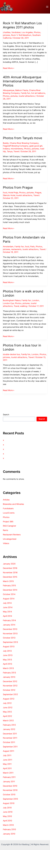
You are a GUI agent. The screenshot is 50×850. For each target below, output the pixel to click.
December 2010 (10, 786)
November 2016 (10, 572)
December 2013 (10, 629)
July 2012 (7, 703)
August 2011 (8, 751)
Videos (6, 543)
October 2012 (9, 690)
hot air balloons (38, 93)
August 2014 (8, 598)
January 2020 (9, 564)
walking (23, 306)
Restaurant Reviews (12, 534)
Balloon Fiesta (21, 90)
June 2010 (7, 812)
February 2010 (9, 829)
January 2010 (9, 834)
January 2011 (9, 781)
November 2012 (10, 685)
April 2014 (7, 616)
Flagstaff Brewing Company (15, 146)
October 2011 (9, 742)
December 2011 (10, 733)
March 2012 (8, 720)
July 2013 (7, 651)
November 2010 (10, 790)
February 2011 (9, 777)
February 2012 (9, 725)
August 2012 (8, 699)
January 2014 (9, 625)
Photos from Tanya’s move (22, 138)
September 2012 (10, 694)
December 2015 (10, 577)
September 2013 (10, 642)
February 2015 (9, 585)
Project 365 (8, 521)
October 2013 (9, 638)
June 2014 (7, 607)
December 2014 (10, 590)
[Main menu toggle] (47, 7)
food (5, 192)
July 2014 (7, 603)
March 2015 (8, 581)
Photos (37, 32)
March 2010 (8, 825)
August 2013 (8, 646)
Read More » (8, 68)
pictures (6, 35)
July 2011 (7, 755)
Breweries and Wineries (13, 504)
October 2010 (9, 794)
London (35, 300)
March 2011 (8, 773)
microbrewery (17, 148)
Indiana (6, 148)
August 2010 (8, 803)
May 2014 (7, 611)
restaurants (16, 249)
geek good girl (35, 146)
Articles (6, 500)
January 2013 (9, 677)
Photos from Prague (18, 187)
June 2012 (7, 707)
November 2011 (10, 738)
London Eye (8, 303)
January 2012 (9, 729)
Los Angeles (27, 32)
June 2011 (7, 760)
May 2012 (7, 712)
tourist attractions (27, 96)
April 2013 (7, 664)
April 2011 (7, 768)
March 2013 (8, 668)
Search (6, 414)
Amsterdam (8, 246)
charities (7, 32)
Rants (5, 530)
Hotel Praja (13, 192)
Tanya (9, 151)
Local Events (9, 513)
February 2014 (9, 620)
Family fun (25, 93)
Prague (38, 192)
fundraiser (16, 32)
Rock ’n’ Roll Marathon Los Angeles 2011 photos (22, 25)
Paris (32, 246)
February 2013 (9, 672)
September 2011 (10, 746)
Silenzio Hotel (9, 195)
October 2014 (9, 594)
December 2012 (10, 681)
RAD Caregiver (9, 526)
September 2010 (10, 799)
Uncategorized (9, 539)
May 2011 (7, 764)
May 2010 (7, 816)
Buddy (6, 143)
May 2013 (7, 659)
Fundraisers (8, 508)
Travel (16, 151)
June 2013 (7, 655)
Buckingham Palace (12, 300)
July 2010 (7, 807)
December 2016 (10, 568)
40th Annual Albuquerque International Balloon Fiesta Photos (23, 81)
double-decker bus (11, 354)
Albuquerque (8, 90)
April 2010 (7, 820)
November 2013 (10, 633)
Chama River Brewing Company (24, 143)
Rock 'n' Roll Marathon (21, 35)
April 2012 (7, 716)
